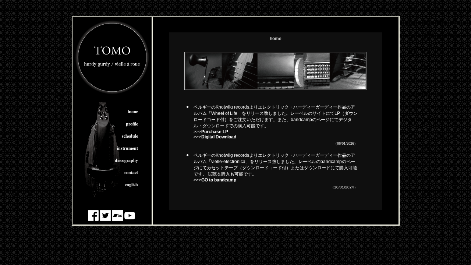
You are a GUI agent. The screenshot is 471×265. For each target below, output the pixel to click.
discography (126, 160)
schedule (130, 136)
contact (131, 172)
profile (132, 124)
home (133, 111)
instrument (127, 148)
